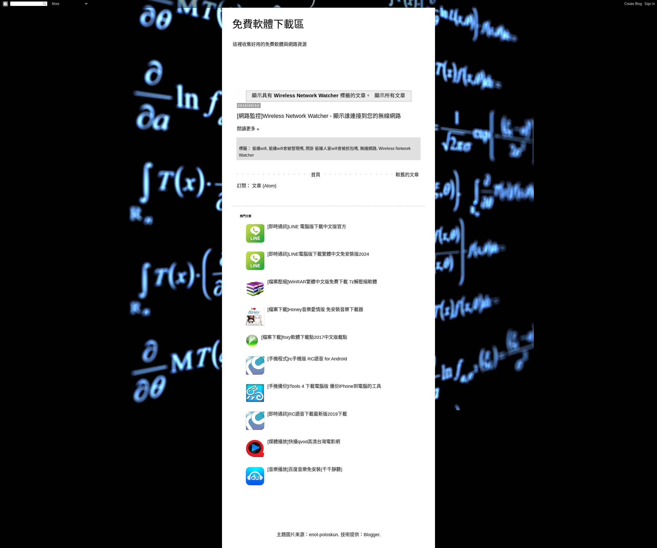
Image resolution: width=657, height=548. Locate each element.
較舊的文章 (407, 174)
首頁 (315, 174)
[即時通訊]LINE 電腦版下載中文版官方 (306, 226)
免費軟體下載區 (268, 24)
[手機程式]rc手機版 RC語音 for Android (307, 358)
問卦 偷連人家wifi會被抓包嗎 (332, 148)
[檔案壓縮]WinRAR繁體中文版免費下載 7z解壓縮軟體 (322, 281)
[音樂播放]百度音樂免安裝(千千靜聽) (304, 469)
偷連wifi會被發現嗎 (286, 148)
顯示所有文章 (389, 95)
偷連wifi (259, 148)
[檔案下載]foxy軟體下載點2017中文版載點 (304, 337)
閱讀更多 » (248, 128)
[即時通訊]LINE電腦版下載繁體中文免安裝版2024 (318, 254)
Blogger (371, 534)
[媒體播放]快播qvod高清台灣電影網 (303, 441)
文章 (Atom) (264, 185)
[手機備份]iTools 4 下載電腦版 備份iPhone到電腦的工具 (324, 386)
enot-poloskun (323, 534)
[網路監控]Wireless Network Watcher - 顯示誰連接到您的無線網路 (319, 116)
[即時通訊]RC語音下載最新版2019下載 (307, 414)
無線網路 (368, 148)
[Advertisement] (333, 65)
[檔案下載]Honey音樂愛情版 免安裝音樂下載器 (315, 309)
